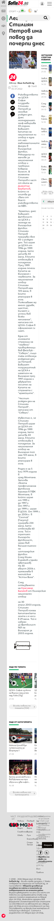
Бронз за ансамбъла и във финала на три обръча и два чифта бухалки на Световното (20, 780)
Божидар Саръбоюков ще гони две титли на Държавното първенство (45, 168)
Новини (20, 821)
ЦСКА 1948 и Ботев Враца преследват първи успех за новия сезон (45, 155)
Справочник (22, 832)
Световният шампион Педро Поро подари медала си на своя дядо (45, 180)
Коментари (23, 645)
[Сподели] (12, 108)
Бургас (30, 832)
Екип (38, 869)
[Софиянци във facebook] (40, 852)
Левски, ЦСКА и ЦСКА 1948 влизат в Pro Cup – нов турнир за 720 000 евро (45, 79)
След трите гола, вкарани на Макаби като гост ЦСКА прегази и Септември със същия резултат (45, 105)
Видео (20, 828)
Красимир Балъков (25, 589)
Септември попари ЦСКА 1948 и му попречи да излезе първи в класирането (45, 67)
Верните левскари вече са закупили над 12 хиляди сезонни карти (45, 130)
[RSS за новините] (46, 852)
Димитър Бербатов (24, 187)
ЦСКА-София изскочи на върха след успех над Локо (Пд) (20, 693)
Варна (29, 828)
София (29, 824)
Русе (29, 835)
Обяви (20, 835)
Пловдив (30, 821)
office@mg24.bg (41, 864)
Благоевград (31, 839)
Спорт (20, 824)
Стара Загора (30, 843)
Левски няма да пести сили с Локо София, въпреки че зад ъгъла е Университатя (45, 142)
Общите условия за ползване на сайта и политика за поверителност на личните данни (26, 888)
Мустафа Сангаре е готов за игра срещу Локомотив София (45, 117)
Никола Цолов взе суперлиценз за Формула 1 (18, 748)
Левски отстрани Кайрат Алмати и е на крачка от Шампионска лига (45, 92)
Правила (40, 872)
